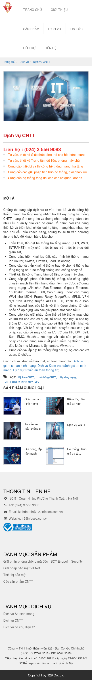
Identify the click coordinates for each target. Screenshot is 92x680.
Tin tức (76, 29)
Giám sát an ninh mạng (32, 401)
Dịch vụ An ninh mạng (18, 613)
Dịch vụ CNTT (76, 425)
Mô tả (9, 198)
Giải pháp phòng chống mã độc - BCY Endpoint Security (43, 561)
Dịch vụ (54, 29)
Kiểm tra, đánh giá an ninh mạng (76, 403)
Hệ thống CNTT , (48, 377)
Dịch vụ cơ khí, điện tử (19, 627)
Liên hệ (50, 48)
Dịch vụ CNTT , (26, 377)
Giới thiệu (59, 9)
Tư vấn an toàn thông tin (33, 426)
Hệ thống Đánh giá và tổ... (76, 451)
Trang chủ (32, 9)
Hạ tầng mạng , (68, 377)
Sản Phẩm (31, 29)
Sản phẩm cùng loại (23, 387)
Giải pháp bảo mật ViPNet (21, 568)
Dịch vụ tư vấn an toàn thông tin (35, 370)
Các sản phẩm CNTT (18, 581)
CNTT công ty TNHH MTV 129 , (22, 381)
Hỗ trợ (29, 48)
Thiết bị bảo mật (14, 574)
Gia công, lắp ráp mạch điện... (33, 453)
